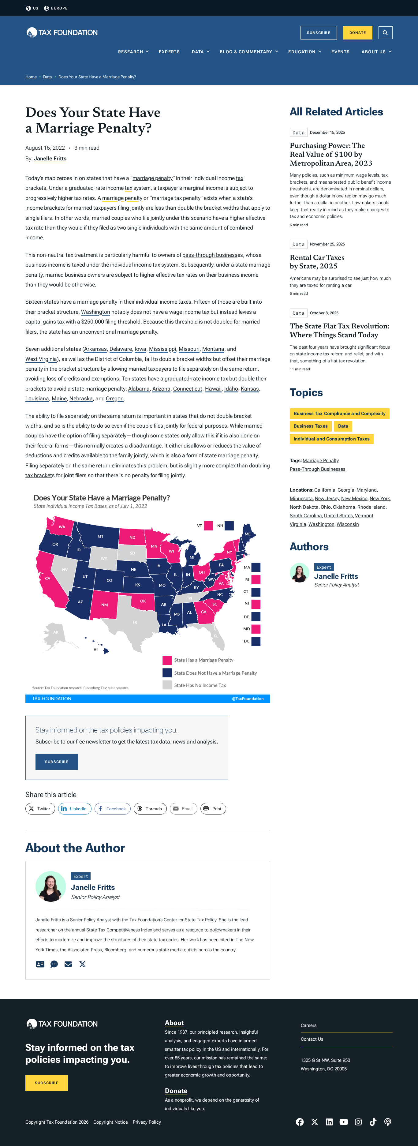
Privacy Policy (147, 1122)
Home (31, 76)
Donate (357, 33)
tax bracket (38, 475)
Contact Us (312, 1039)
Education (302, 51)
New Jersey (327, 498)
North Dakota (304, 507)
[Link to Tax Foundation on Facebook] (300, 1122)
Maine (59, 398)
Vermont (364, 516)
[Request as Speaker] (54, 964)
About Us (374, 51)
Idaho (231, 388)
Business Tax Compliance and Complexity (340, 413)
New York (380, 498)
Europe (59, 8)
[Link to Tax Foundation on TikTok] (373, 1122)
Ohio (326, 507)
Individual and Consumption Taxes (332, 439)
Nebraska (81, 398)
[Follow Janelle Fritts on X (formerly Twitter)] (82, 964)
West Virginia (41, 359)
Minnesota (301, 498)
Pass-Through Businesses (317, 469)
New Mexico (354, 498)
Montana (213, 349)
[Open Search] (386, 32)
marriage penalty (152, 178)
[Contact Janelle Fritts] (68, 964)
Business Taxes (311, 426)
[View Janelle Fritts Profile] (40, 964)
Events (342, 51)
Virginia (298, 524)
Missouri (189, 349)
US (36, 8)
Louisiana (37, 398)
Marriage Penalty (320, 460)
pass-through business (209, 255)
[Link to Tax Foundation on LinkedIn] (329, 1122)
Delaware (121, 349)
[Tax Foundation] (62, 33)
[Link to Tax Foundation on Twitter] (314, 1122)
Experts (171, 51)
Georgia (346, 490)
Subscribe (318, 33)
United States (338, 516)
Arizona (161, 388)
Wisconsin (348, 524)
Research (130, 51)
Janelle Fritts (50, 158)
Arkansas (95, 349)
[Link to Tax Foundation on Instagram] (358, 1122)
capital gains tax (45, 321)
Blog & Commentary (246, 51)
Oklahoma (344, 507)
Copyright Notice (110, 1122)
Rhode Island (371, 507)
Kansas (250, 388)
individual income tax (135, 264)
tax (239, 178)
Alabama (139, 388)
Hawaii (213, 388)
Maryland (366, 490)
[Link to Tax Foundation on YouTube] (344, 1122)
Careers (308, 1025)
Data (198, 51)
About (174, 1023)
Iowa (140, 349)
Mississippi (162, 349)
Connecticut (187, 388)
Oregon (115, 398)
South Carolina (306, 516)
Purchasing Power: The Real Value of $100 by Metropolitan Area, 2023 (331, 154)
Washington (95, 312)
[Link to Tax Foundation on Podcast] (388, 1122)
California (324, 490)
